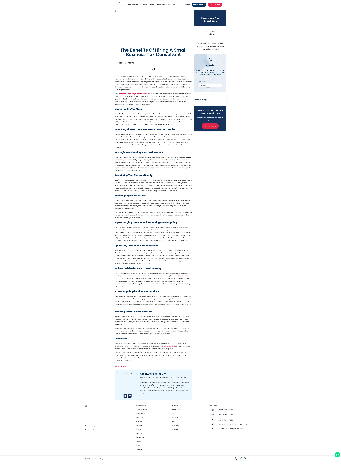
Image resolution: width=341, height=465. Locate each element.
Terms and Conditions (93, 430)
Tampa (138, 442)
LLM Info (175, 430)
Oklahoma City (141, 409)
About (151, 5)
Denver (139, 446)
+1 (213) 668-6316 (227, 420)
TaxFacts (175, 426)
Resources (161, 5)
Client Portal (176, 409)
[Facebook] (236, 458)
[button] (189, 63)
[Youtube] (130, 396)
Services (135, 5)
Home (129, 5)
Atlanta (139, 450)
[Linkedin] (125, 396)
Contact (145, 5)
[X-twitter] (240, 458)
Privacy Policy (90, 426)
